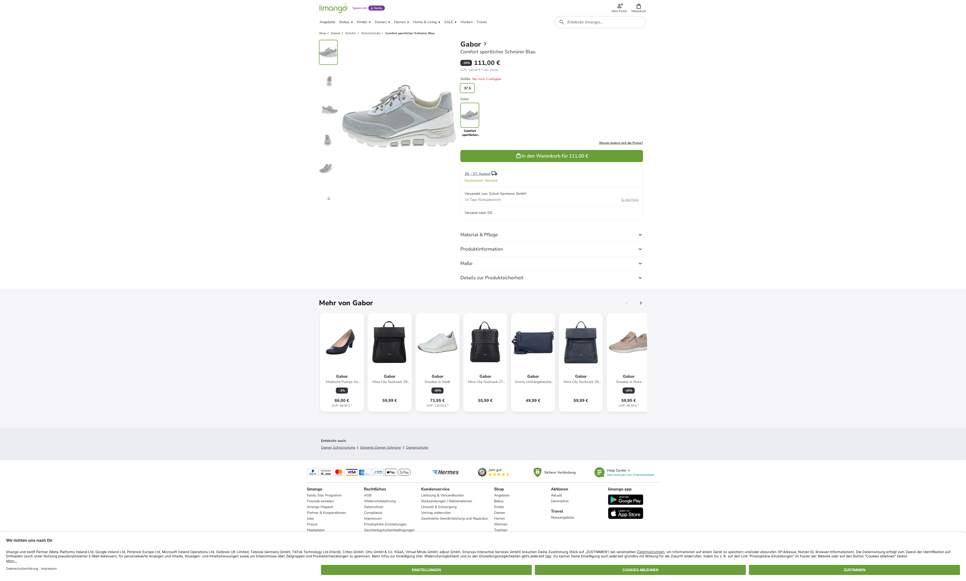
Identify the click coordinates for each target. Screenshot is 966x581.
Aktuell (556, 495)
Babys (499, 501)
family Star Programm (324, 495)
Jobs (310, 518)
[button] (638, 8)
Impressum (373, 518)
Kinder (499, 507)
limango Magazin (320, 507)
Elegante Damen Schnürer (380, 447)
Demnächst (560, 501)
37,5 (467, 88)
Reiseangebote (562, 517)
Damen (499, 512)
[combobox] (600, 22)
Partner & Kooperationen (326, 512)
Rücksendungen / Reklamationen (446, 501)
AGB (367, 495)
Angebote (501, 495)
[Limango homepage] (333, 8)
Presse (312, 524)
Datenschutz (373, 507)
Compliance (373, 512)
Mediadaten (316, 530)
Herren (499, 518)
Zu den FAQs (630, 200)
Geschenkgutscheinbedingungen (389, 530)
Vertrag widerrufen (436, 512)
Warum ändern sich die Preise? (621, 143)
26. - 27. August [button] (477, 173)
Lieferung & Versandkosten (442, 495)
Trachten (500, 530)
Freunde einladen (320, 501)
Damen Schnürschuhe (338, 447)
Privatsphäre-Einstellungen (385, 524)
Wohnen (500, 524)
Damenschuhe (417, 447)
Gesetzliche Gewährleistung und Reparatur (454, 518)
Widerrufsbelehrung (380, 501)
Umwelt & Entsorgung (439, 507)
